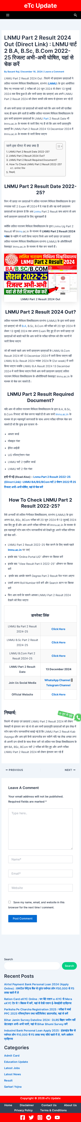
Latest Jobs (12, 1068)
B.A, (24, 326)
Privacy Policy (23, 1110)
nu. (21, 231)
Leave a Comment (54, 71)
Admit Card (11, 1055)
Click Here (58, 629)
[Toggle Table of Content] (57, 146)
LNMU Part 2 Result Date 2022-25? (29, 151)
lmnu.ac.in (62, 414)
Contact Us (49, 1105)
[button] (75, 15)
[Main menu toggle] (8, 15)
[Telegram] (49, 1117)
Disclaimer (27, 1105)
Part (46, 118)
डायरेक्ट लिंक (20, 168)
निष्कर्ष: (12, 172)
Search (8, 959)
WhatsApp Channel (57, 680)
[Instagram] (40, 1117)
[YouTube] (58, 1117)
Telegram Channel (58, 685)
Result (8, 1080)
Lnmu (37, 211)
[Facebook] (23, 1117)
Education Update (16, 1062)
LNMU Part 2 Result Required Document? (33, 159)
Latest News (12, 1074)
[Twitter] (32, 1117)
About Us (70, 1105)
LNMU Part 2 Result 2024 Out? (27, 155)
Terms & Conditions (53, 1110)
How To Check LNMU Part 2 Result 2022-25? (35, 164)
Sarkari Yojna (12, 1086)
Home (8, 1105)
